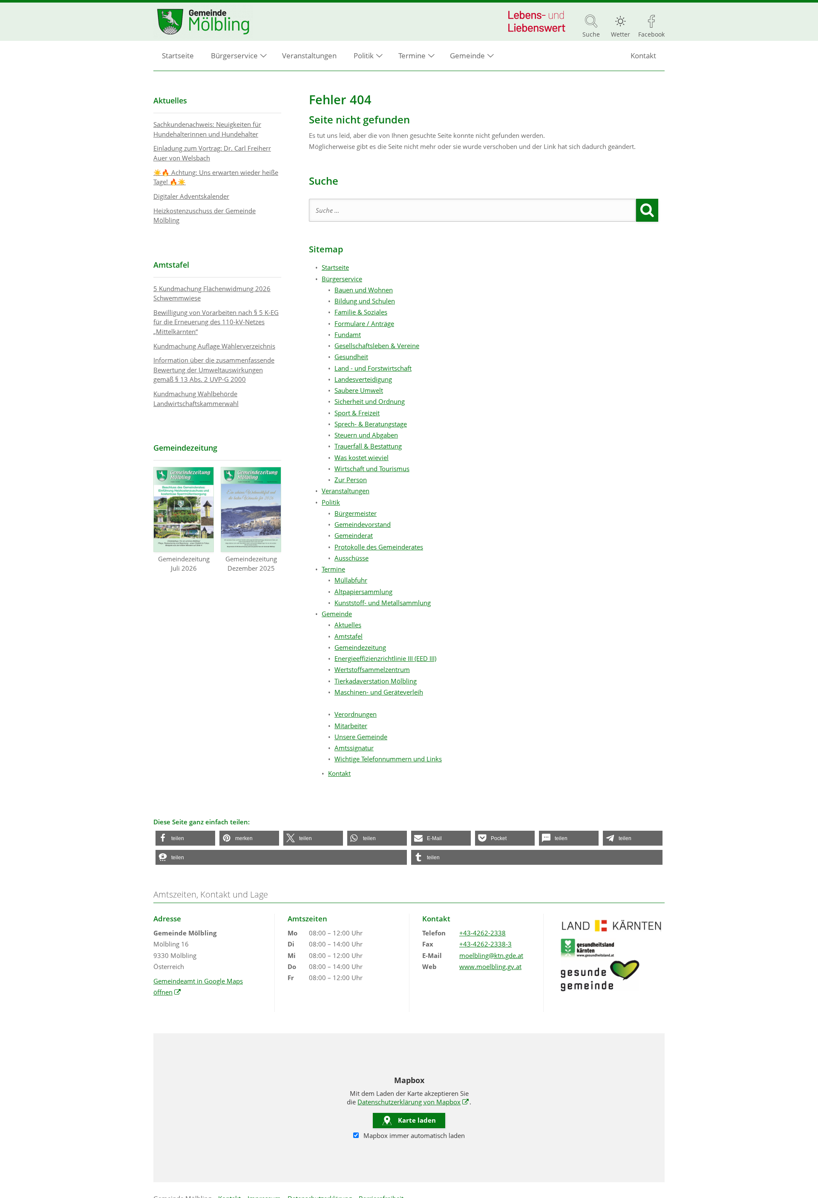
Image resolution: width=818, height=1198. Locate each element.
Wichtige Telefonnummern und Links (388, 759)
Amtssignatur (354, 747)
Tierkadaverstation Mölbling (375, 681)
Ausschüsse (351, 558)
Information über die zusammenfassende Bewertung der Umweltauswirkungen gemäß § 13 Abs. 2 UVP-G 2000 (213, 369)
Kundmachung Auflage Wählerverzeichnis (214, 346)
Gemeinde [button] (467, 55)
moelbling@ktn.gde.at (491, 955)
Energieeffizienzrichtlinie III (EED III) (385, 658)
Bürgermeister (355, 513)
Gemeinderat (353, 535)
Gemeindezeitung (360, 647)
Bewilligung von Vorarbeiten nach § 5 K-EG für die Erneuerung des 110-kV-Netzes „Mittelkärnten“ (216, 322)
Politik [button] (364, 55)
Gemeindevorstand (362, 524)
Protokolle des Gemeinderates (378, 547)
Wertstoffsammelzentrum (372, 669)
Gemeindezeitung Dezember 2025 (251, 564)
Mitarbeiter (350, 725)
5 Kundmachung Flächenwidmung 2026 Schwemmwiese (212, 293)
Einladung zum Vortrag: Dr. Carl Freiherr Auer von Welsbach (212, 153)
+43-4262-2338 (482, 933)
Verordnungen (355, 714)
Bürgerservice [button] (234, 55)
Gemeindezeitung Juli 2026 (184, 564)
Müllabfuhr (350, 580)
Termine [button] (412, 55)
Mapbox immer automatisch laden (413, 1135)
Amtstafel (348, 636)
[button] (185, 838)
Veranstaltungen (309, 55)
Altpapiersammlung (363, 591)
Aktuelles (347, 624)
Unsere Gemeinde (360, 736)
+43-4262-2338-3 (485, 944)
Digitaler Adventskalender (191, 196)
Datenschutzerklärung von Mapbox (413, 1102)
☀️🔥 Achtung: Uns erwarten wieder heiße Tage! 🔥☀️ (215, 177)
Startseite (178, 55)
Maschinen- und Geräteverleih (378, 692)
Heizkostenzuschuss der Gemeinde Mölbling (204, 215)
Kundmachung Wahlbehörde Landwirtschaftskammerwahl (196, 398)
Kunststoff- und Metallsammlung (382, 602)
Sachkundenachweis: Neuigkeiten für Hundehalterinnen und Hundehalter (207, 129)
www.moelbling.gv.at (490, 966)
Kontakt (643, 55)
